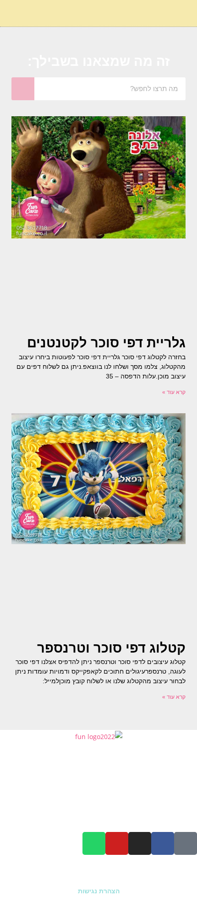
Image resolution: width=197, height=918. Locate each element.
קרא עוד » (174, 392)
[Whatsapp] (93, 843)
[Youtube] (116, 843)
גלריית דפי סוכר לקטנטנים (106, 342)
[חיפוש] (22, 88)
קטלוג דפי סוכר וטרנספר (111, 648)
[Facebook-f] (162, 843)
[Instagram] (139, 843)
